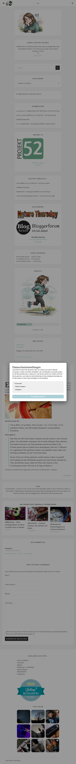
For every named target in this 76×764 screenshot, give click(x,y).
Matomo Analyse (20, 386)
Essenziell (18, 383)
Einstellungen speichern (38, 396)
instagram (18, 389)
